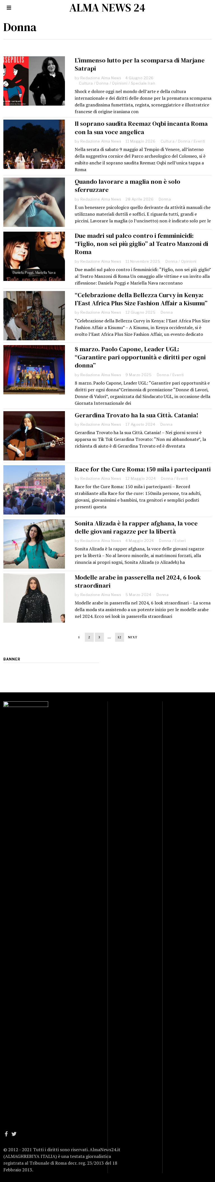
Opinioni (119, 83)
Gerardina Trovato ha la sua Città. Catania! (136, 415)
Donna (102, 83)
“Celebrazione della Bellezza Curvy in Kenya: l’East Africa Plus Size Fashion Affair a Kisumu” (141, 299)
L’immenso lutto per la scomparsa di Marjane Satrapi (140, 64)
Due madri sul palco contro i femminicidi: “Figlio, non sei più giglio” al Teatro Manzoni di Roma (141, 243)
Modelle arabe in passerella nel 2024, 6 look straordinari (138, 581)
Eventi (199, 141)
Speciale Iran (143, 83)
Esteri (180, 540)
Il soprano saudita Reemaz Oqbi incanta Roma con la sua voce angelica (141, 127)
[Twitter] (14, 1133)
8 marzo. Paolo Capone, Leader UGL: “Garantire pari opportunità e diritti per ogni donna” (140, 357)
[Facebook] (6, 1133)
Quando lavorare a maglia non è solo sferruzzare (127, 185)
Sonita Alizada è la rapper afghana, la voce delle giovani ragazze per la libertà (136, 527)
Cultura (86, 83)
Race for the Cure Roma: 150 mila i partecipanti (143, 469)
